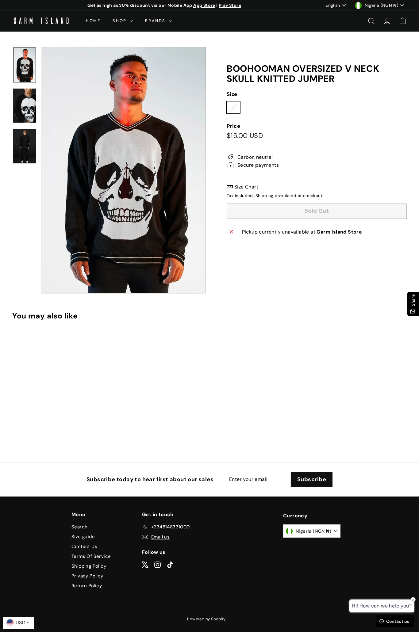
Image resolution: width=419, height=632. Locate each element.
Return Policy (86, 586)
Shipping (265, 195)
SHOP (120, 20)
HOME (93, 20)
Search (79, 527)
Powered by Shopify (206, 619)
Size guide (83, 537)
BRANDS (156, 20)
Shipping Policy (88, 566)
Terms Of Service (91, 556)
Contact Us (84, 546)
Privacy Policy (87, 576)
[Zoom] (124, 170)
